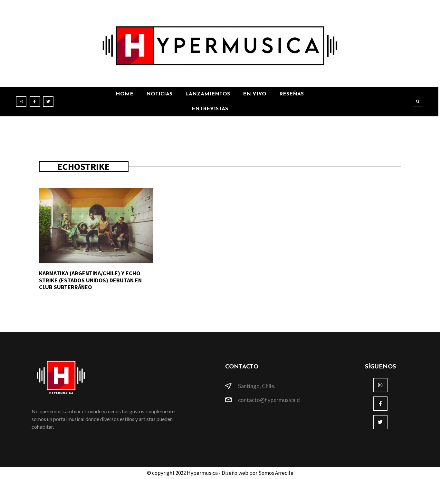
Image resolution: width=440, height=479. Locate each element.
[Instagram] (21, 101)
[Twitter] (48, 101)
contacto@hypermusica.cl (269, 399)
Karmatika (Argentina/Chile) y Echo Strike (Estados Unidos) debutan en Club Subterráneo (90, 280)
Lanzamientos (207, 94)
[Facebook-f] (35, 101)
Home (124, 94)
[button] (417, 101)
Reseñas (291, 94)
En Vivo (254, 94)
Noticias (159, 94)
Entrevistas (210, 109)
